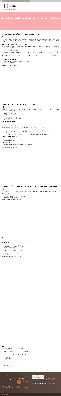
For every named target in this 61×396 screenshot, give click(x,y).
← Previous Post (49, 369)
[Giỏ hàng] (35, 383)
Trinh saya (19, 20)
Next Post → (56, 369)
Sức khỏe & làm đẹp (26, 20)
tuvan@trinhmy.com (51, 383)
